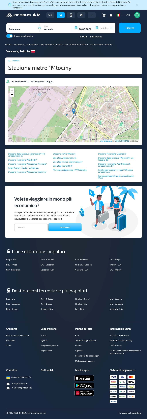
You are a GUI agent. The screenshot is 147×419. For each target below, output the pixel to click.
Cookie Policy (115, 345)
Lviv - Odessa (116, 299)
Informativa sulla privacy (121, 340)
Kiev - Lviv (10, 299)
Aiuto (8, 345)
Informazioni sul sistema (17, 335)
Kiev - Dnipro (46, 304)
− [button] (12, 94)
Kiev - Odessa (47, 299)
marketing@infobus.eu (22, 387)
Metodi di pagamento (85, 361)
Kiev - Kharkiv (12, 309)
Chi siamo (10, 340)
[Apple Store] (34, 15)
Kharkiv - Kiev (47, 309)
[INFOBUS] (18, 15)
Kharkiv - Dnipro (82, 299)
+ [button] (12, 90)
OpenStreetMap (122, 140)
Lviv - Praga (115, 259)
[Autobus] (61, 15)
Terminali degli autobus (85, 340)
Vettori (44, 335)
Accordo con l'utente (119, 335)
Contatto (11, 370)
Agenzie (44, 340)
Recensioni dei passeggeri (87, 355)
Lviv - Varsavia (47, 264)
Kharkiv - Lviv (115, 264)
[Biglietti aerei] (81, 15)
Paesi (77, 335)
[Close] (137, 4)
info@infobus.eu (19, 383)
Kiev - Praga (11, 264)
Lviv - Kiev (79, 309)
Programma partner (49, 345)
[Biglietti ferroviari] (71, 15)
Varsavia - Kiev (47, 269)
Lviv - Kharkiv (115, 269)
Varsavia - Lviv (81, 269)
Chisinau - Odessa (83, 264)
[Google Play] (38, 15)
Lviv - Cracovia (81, 259)
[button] (92, 15)
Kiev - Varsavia (47, 259)
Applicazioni (46, 350)
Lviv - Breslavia (13, 269)
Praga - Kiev (11, 259)
